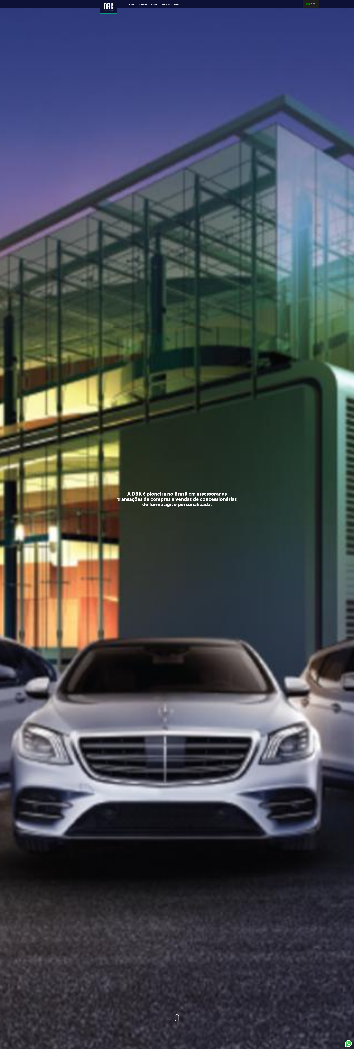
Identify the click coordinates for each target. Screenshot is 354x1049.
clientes (142, 4)
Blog (176, 4)
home (131, 4)
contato (165, 4)
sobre (154, 4)
